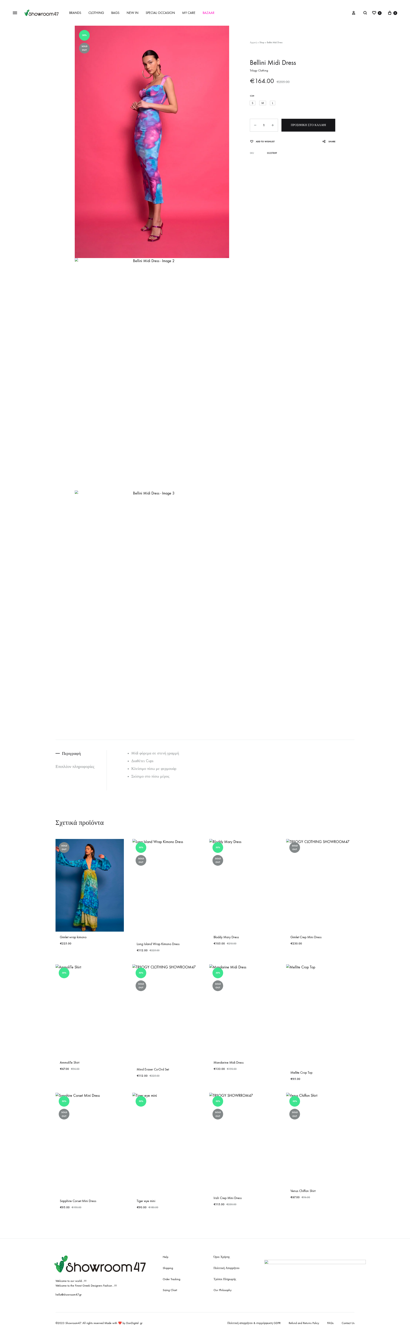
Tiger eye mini (146, 1201)
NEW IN (132, 13)
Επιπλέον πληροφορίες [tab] (75, 766)
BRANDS (75, 13)
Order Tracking (171, 1279)
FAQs (330, 1323)
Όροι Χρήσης (222, 1257)
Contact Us (348, 1323)
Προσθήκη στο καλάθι (308, 125)
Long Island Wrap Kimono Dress (158, 944)
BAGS (115, 13)
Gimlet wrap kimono (73, 937)
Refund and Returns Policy (304, 1323)
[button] (252, 103)
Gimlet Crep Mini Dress (306, 937)
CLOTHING (96, 13)
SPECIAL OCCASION (160, 13)
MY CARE (188, 13)
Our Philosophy (222, 1290)
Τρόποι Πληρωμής (225, 1279)
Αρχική (253, 42)
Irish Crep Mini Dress (228, 1198)
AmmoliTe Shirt (69, 1062)
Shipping (168, 1268)
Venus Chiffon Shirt (302, 1191)
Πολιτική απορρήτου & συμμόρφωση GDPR (254, 1323)
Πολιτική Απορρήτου (226, 1268)
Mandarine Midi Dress (229, 1062)
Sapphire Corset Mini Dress (78, 1201)
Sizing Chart (170, 1290)
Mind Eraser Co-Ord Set (153, 1069)
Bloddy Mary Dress (226, 937)
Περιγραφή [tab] (71, 753)
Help (165, 1257)
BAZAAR (208, 13)
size (252, 95)
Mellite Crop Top (301, 1072)
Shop (261, 42)
